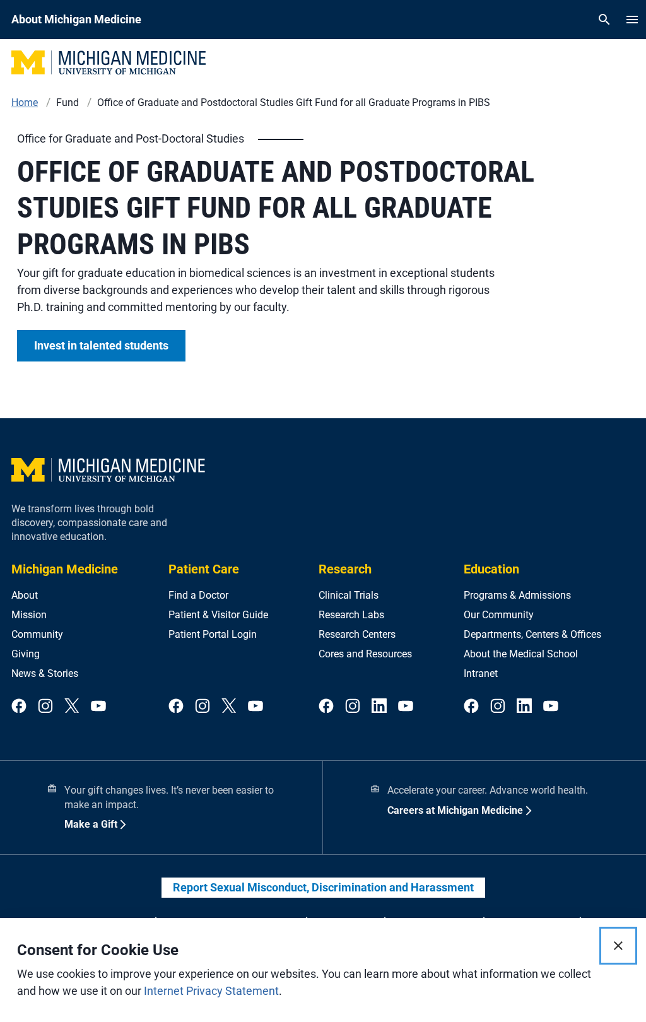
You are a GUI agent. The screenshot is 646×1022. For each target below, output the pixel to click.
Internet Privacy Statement (211, 990)
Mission (29, 615)
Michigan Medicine (64, 569)
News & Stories (44, 673)
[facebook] (18, 706)
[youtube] (98, 706)
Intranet (481, 673)
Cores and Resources (365, 654)
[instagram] (45, 706)
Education (491, 569)
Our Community (499, 615)
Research (345, 569)
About (24, 595)
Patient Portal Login (212, 634)
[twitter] (71, 706)
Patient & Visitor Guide (218, 615)
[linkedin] (379, 706)
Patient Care (203, 569)
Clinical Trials (349, 595)
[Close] (618, 946)
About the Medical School (521, 654)
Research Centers (357, 634)
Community (37, 634)
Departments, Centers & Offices (532, 634)
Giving (25, 654)
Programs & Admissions (517, 595)
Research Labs (351, 615)
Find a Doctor (198, 595)
